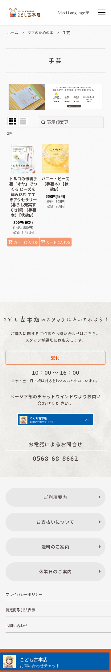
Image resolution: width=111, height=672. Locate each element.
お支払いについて (55, 522)
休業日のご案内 (55, 571)
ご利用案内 (56, 497)
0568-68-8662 (55, 458)
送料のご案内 (55, 546)
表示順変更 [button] (57, 122)
